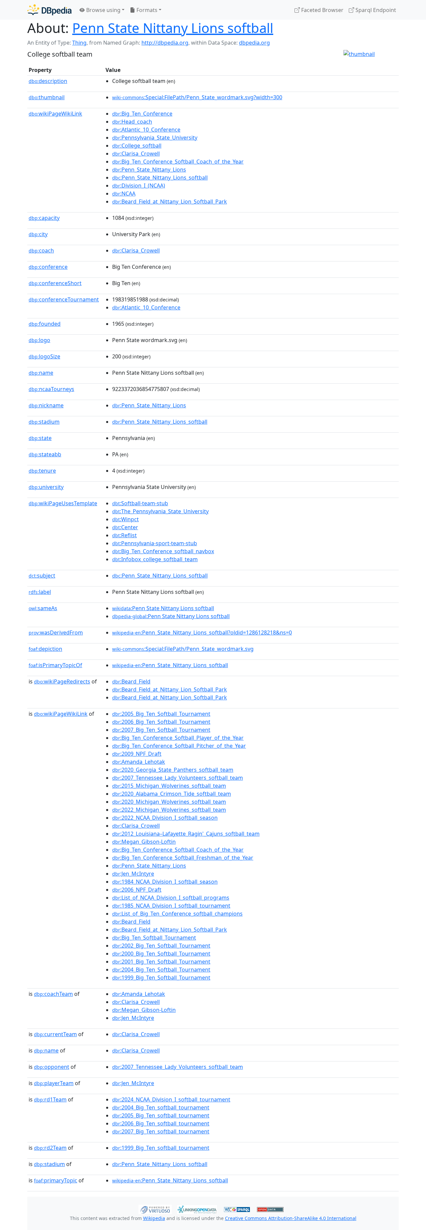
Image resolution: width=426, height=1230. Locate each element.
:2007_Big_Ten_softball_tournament (160, 1131)
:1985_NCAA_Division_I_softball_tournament (171, 905)
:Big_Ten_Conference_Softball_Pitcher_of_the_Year (179, 745)
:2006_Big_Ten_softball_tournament (160, 1123)
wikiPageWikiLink (55, 113)
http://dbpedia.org (164, 42)
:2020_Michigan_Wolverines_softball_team (169, 801)
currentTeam (55, 1034)
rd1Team (50, 1099)
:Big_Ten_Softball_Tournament (154, 937)
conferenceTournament (64, 299)
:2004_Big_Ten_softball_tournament (160, 1107)
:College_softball (136, 145)
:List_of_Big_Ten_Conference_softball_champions (177, 913)
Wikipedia (154, 1218)
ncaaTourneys (51, 389)
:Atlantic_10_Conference (146, 129)
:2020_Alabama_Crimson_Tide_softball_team (171, 793)
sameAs (43, 608)
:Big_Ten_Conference (142, 113)
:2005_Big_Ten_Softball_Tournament (161, 713)
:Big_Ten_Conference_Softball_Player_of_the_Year (178, 737)
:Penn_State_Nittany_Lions (149, 169)
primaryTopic (55, 1180)
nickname (46, 405)
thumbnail (47, 97)
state (40, 438)
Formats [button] (146, 10)
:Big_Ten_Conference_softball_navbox (163, 551)
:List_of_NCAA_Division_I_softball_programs (170, 897)
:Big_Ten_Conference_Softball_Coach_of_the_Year (178, 161)
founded (45, 323)
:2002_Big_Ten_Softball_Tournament (161, 945)
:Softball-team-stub (140, 503)
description (48, 81)
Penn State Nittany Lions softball (172, 28)
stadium (44, 421)
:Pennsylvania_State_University (154, 137)
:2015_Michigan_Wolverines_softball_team (169, 785)
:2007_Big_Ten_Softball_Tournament (161, 729)
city (38, 234)
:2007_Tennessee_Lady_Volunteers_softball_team (177, 777)
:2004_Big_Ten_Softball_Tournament (161, 969)
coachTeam (53, 994)
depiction (45, 648)
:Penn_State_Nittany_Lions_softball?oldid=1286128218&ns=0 (202, 632)
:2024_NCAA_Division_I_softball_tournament (171, 1099)
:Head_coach (132, 121)
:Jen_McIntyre (133, 873)
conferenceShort (55, 283)
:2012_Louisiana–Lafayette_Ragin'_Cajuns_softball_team (186, 833)
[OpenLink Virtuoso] (155, 1208)
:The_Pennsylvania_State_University (160, 511)
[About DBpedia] (49, 10)
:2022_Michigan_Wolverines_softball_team (169, 809)
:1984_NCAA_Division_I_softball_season (165, 881)
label (40, 592)
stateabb (45, 454)
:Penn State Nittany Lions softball (163, 608)
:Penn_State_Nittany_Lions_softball (160, 177)
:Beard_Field (131, 681)
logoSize (44, 356)
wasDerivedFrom (56, 632)
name (41, 372)
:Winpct (125, 519)
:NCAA (123, 193)
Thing (79, 42)
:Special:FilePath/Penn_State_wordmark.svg (183, 648)
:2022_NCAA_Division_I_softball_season (165, 817)
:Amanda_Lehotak (138, 761)
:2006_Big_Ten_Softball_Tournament (161, 721)
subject (42, 575)
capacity (44, 217)
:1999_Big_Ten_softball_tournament (160, 1147)
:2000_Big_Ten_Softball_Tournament (161, 953)
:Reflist (124, 535)
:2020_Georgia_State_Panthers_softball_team (172, 769)
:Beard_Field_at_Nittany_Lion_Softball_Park (169, 201)
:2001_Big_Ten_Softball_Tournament (161, 961)
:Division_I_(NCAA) (138, 185)
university (46, 487)
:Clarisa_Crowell (136, 153)
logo (39, 340)
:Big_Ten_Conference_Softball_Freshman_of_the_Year (182, 857)
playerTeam (54, 1083)
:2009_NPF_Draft (136, 753)
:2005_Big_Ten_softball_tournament (160, 1115)
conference (48, 266)
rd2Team (50, 1147)
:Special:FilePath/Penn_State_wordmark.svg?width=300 (197, 97)
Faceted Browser (321, 10)
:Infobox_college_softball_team (155, 559)
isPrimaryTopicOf (55, 665)
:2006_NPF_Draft (136, 889)
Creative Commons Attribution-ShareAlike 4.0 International (290, 1218)
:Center (125, 527)
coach (41, 250)
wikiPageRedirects (62, 681)
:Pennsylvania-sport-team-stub (154, 543)
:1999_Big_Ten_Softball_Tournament (161, 977)
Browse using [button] (102, 10)
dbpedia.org (254, 42)
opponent (51, 1066)
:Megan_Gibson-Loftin (144, 841)
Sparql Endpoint (375, 10)
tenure (42, 470)
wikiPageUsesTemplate (63, 503)
